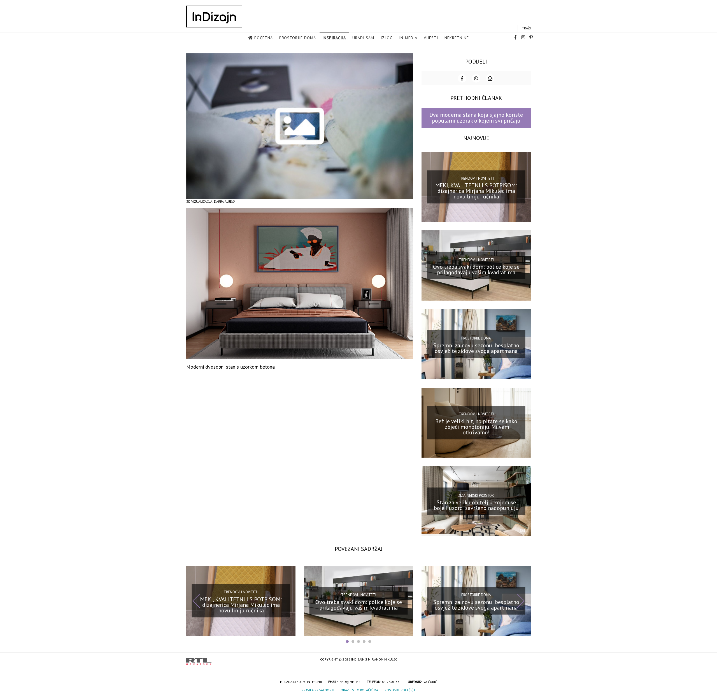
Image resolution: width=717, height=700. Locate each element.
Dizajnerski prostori (476, 495)
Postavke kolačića (400, 690)
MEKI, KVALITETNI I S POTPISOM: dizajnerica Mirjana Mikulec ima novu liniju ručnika (476, 191)
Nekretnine (456, 37)
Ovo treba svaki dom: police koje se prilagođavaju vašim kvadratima (476, 269)
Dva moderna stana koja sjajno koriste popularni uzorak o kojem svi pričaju (476, 117)
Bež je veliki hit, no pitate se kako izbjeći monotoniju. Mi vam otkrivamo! (476, 426)
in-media (408, 37)
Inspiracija (334, 37)
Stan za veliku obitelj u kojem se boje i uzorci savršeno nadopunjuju (476, 505)
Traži (526, 28)
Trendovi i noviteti (476, 178)
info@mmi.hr (349, 682)
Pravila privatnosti (318, 690)
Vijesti (431, 37)
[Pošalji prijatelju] (490, 78)
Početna (263, 37)
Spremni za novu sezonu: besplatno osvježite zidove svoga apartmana (476, 348)
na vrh (525, 660)
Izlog (387, 37)
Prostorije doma (297, 37)
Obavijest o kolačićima (359, 690)
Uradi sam (363, 37)
